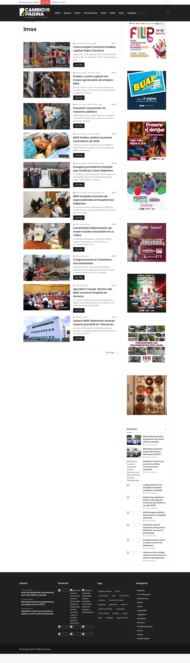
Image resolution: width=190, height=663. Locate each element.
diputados (101, 604)
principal (116, 613)
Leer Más (79, 65)
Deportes (141, 590)
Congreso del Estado (116, 600)
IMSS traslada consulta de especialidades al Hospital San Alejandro (93, 199)
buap (114, 596)
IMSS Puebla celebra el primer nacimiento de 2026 (92, 139)
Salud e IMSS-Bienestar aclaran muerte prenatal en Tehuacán (94, 322)
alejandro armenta (104, 591)
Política (77, 13)
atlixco (117, 591)
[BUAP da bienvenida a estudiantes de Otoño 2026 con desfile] (134, 440)
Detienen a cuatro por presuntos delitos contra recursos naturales (78, 2)
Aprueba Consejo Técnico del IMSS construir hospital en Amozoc (92, 292)
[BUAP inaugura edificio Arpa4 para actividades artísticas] (134, 516)
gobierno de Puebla (105, 609)
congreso (101, 600)
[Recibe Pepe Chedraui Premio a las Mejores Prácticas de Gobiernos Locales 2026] (134, 501)
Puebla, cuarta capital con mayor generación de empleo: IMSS (93, 80)
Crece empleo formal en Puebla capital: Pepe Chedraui (94, 48)
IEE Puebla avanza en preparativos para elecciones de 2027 (152, 452)
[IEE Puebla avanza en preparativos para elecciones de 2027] (134, 452)
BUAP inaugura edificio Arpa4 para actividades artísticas (154, 515)
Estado (103, 13)
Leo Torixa (79, 43)
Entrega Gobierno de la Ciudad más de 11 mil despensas (154, 543)
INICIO (57, 13)
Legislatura (131, 13)
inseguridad (120, 609)
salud (100, 618)
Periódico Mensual (145, 626)
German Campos (81, 73)
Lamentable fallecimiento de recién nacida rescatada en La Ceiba (93, 231)
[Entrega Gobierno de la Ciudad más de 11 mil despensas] (134, 543)
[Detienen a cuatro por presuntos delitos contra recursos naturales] (134, 471)
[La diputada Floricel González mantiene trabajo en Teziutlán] (134, 488)
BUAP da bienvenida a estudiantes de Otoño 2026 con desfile (153, 439)
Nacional (67, 13)
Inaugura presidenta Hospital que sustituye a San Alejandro (93, 168)
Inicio (27, 21)
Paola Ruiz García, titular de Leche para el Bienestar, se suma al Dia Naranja (154, 529)
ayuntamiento (103, 596)
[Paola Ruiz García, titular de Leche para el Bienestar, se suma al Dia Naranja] (134, 528)
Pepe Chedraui (103, 613)
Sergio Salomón (122, 618)
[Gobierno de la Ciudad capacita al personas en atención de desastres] (134, 556)
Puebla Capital (143, 639)
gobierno (124, 604)
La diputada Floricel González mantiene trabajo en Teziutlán (152, 488)
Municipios (141, 618)
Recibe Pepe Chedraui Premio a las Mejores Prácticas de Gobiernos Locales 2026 (154, 501)
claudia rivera (124, 596)
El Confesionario (90, 13)
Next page (110, 352)
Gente (121, 13)
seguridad (109, 618)
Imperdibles (142, 610)
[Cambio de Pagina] (34, 13)
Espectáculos (142, 598)
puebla (125, 613)
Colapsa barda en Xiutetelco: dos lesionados (92, 261)
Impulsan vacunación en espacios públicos (89, 109)
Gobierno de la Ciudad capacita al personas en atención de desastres (154, 555)
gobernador (113, 604)
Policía (112, 13)
